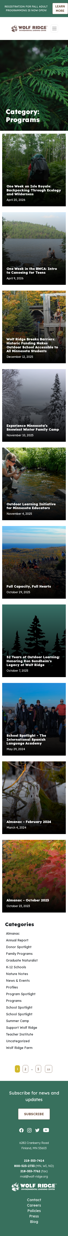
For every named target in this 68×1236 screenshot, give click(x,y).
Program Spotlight (21, 994)
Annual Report (17, 940)
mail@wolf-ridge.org (34, 1176)
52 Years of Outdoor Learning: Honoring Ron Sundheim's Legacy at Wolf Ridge (33, 661)
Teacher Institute (19, 1034)
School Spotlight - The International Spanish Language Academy (26, 739)
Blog (34, 1221)
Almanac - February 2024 (29, 822)
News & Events (18, 980)
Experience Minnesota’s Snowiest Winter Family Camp (33, 428)
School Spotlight (19, 1007)
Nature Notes (17, 974)
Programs (14, 1001)
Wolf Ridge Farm (19, 1048)
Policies (34, 1210)
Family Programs (19, 954)
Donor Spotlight (19, 947)
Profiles (12, 987)
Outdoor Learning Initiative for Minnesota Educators (31, 506)
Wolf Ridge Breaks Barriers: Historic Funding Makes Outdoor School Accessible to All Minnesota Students (32, 345)
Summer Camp (17, 1021)
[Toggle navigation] (54, 28)
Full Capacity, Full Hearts (29, 586)
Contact (34, 1199)
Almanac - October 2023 (28, 900)
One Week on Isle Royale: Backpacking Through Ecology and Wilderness (34, 190)
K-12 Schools (16, 967)
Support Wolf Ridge (21, 1027)
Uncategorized (18, 1041)
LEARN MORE (60, 9)
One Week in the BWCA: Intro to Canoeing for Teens (32, 271)
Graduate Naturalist (22, 960)
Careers (34, 1205)
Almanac (13, 933)
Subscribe (34, 1114)
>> (48, 1069)
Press (34, 1216)
